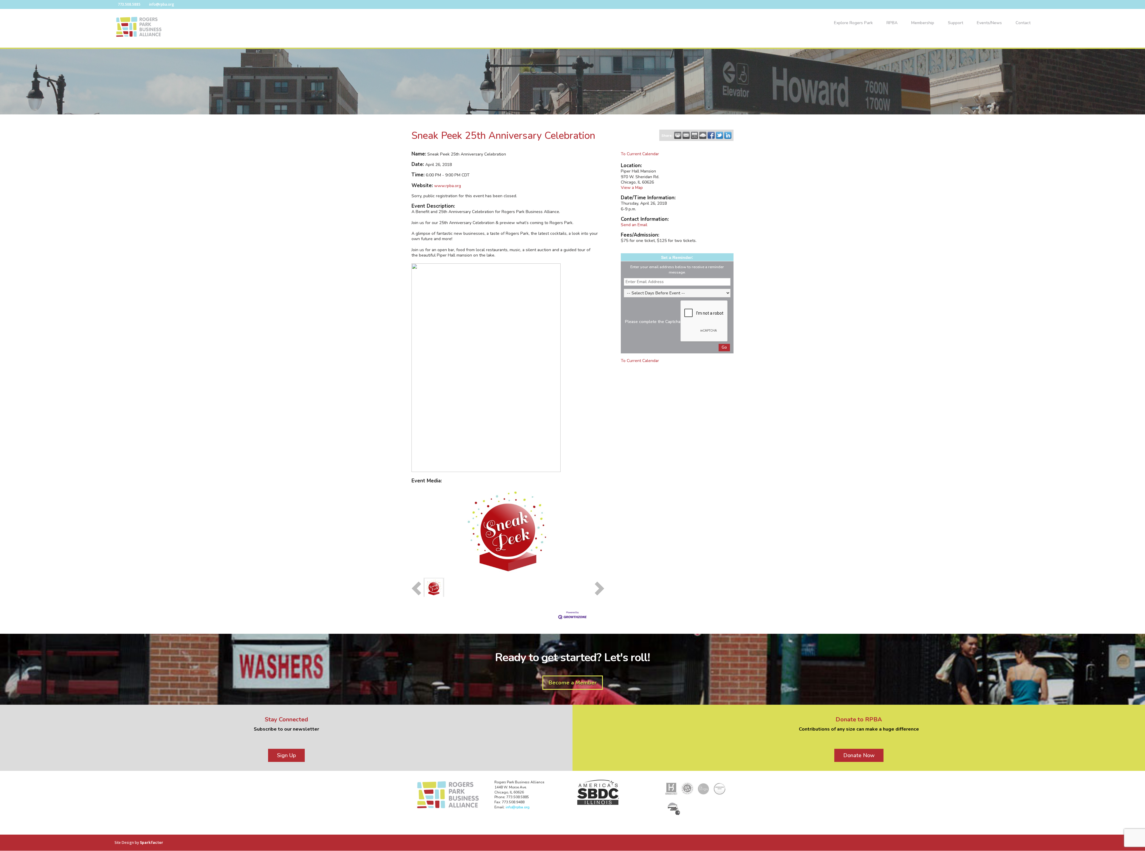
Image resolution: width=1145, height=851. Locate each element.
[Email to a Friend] (686, 135)
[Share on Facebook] (711, 135)
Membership (922, 23)
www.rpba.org (447, 186)
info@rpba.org (518, 807)
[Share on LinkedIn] (727, 135)
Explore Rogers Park (853, 23)
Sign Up (286, 755)
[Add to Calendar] (694, 135)
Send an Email (634, 225)
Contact (1023, 23)
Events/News (989, 23)
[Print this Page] (677, 135)
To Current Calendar (640, 154)
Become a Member (573, 682)
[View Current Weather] (702, 135)
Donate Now (859, 755)
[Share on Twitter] (719, 135)
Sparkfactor (151, 842)
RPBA (892, 23)
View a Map (632, 187)
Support (955, 23)
